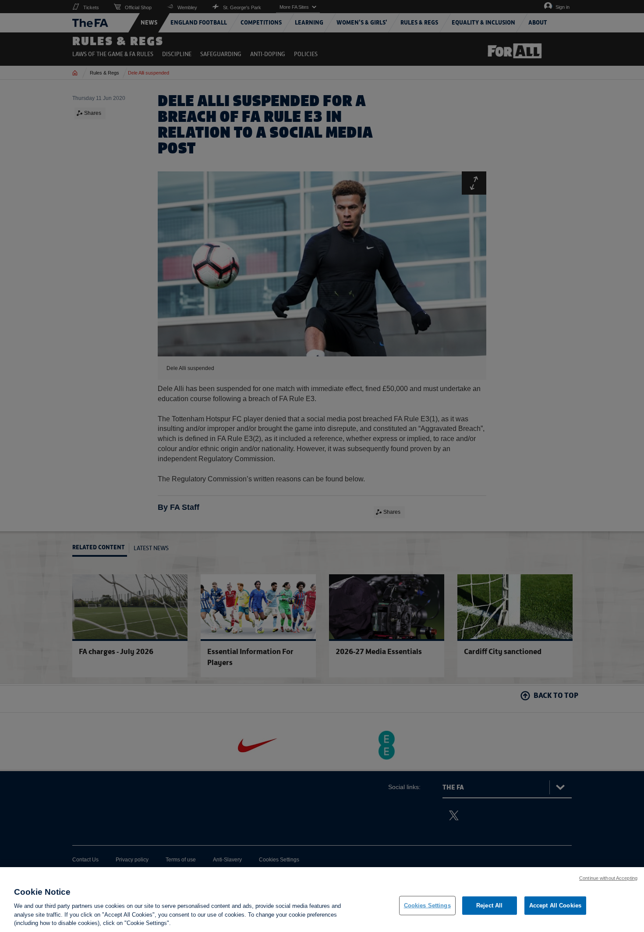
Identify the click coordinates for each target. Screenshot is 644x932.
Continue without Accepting (608, 878)
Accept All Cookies (555, 905)
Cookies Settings (427, 905)
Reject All (489, 905)
